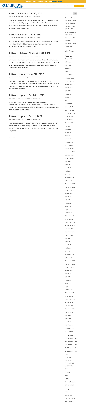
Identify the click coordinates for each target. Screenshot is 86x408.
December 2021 (70, 222)
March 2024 (68, 139)
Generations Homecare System (17, 16)
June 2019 (68, 318)
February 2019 (69, 328)
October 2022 (69, 190)
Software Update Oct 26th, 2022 (27, 95)
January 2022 (69, 219)
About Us (69, 6)
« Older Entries (13, 137)
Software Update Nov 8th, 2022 (26, 74)
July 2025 (68, 91)
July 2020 (68, 277)
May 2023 (68, 168)
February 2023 (69, 177)
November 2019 (70, 302)
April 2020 (68, 286)
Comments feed (70, 398)
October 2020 (69, 267)
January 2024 (69, 145)
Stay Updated (79, 6)
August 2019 (69, 312)
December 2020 (70, 261)
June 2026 (68, 65)
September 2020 (70, 270)
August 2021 (69, 235)
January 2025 (69, 107)
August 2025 (69, 88)
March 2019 (68, 325)
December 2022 (70, 184)
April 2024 (68, 136)
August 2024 (69, 123)
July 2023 (68, 161)
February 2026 (69, 78)
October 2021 (69, 229)
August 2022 (69, 197)
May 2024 (68, 132)
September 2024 (70, 120)
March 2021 (68, 251)
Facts (66, 369)
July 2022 (68, 200)
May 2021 (68, 245)
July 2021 (68, 238)
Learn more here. (57, 1)
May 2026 (68, 68)
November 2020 (70, 264)
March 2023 (68, 174)
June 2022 (68, 203)
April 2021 (68, 248)
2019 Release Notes (71, 338)
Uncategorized (69, 385)
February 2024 (69, 142)
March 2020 (68, 290)
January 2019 (69, 331)
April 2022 (68, 209)
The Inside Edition (70, 382)
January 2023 (69, 181)
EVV (60, 6)
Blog (64, 6)
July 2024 (68, 126)
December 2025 (70, 81)
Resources (68, 378)
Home (47, 6)
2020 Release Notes (71, 341)
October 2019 (69, 306)
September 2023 (70, 158)
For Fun (67, 372)
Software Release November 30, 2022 (29, 53)
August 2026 (69, 59)
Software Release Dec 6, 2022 (25, 34)
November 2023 (70, 152)
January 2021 (69, 258)
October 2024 (69, 116)
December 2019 (70, 299)
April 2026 (68, 71)
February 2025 (69, 104)
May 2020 (68, 283)
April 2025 (68, 97)
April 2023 (68, 171)
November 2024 (70, 113)
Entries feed (68, 395)
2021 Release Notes (71, 345)
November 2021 (70, 225)
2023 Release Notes (71, 351)
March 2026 (68, 75)
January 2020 (69, 296)
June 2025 (68, 94)
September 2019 (70, 309)
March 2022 (68, 213)
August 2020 (69, 274)
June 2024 (68, 129)
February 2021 (69, 254)
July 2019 (68, 315)
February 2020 (69, 293)
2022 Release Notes (36, 16)
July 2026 (68, 62)
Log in (67, 392)
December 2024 (70, 110)
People (67, 375)
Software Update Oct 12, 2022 (25, 116)
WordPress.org (69, 401)
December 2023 (70, 148)
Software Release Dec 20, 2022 (26, 13)
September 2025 (70, 84)
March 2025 (68, 100)
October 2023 (69, 155)
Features (53, 6)
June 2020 (68, 280)
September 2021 (70, 232)
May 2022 (68, 206)
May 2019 (68, 322)
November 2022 (70, 187)
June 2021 (68, 241)
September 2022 (70, 193)
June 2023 (68, 165)
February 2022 (69, 216)
